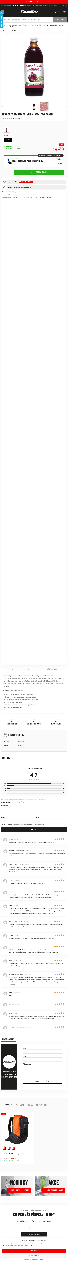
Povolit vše (34, 1250)
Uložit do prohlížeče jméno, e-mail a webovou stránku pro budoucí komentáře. (23, 824)
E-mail (37, 817)
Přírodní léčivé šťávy (34, 25)
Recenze (31, 669)
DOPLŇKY (12, 25)
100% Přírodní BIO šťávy (24, 197)
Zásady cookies (27, 1259)
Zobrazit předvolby (34, 1255)
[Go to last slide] (2, 106)
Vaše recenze (5, 805)
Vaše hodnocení (6, 802)
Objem (6, 135)
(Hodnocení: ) (17, 118)
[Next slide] (65, 106)
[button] (55, 12)
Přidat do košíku (40, 172)
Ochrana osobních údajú (38, 1259)
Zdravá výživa (21, 25)
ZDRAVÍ (50, 197)
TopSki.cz (4, 25)
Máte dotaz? (52, 669)
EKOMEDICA (38, 197)
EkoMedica (21, 742)
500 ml (20, 745)
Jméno (3, 817)
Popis (13, 669)
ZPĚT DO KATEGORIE (11, 30)
